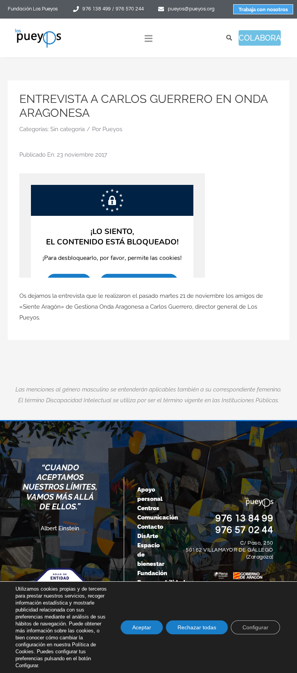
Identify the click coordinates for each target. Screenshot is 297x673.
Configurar (255, 627)
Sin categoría (67, 129)
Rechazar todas (197, 627)
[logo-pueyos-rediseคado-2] (38, 31)
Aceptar (141, 627)
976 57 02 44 (244, 530)
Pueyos (112, 129)
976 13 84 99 (244, 518)
